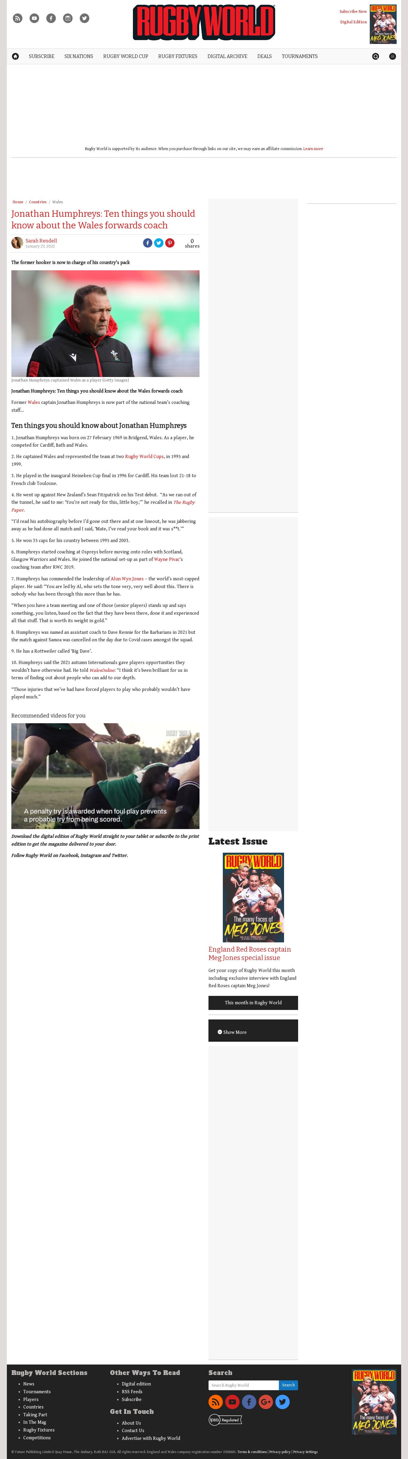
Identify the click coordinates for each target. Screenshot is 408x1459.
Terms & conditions (252, 1452)
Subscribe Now (353, 11)
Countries (38, 202)
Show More (234, 1032)
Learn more (313, 148)
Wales (57, 202)
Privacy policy (280, 1452)
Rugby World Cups (144, 457)
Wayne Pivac (167, 559)
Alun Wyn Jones (127, 579)
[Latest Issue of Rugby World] (383, 24)
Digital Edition (353, 22)
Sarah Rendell (41, 241)
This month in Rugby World (253, 1003)
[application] (105, 776)
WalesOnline (101, 670)
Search (288, 1385)
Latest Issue (238, 841)
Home (18, 202)
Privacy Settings (305, 1452)
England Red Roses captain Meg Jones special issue (249, 953)
